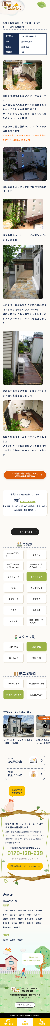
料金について (15, 773)
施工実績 (25, 1024)
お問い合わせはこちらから (25, 866)
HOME (9, 895)
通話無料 (42, 1024)
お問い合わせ (8, 1024)
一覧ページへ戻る (25, 531)
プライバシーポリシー (25, 1005)
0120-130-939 (27, 501)
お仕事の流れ (15, 760)
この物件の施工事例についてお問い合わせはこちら (25, 475)
